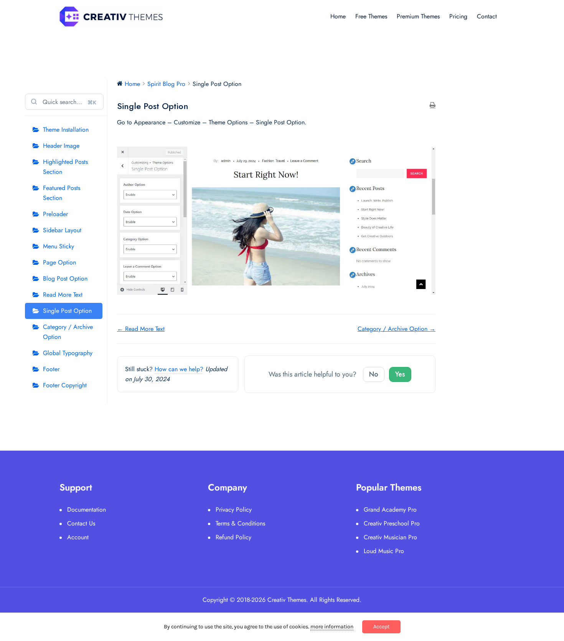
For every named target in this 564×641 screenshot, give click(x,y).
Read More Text (62, 294)
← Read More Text (141, 328)
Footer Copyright (65, 385)
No (373, 374)
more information (331, 626)
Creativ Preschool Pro (392, 523)
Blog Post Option (65, 278)
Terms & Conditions (240, 523)
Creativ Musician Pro (390, 537)
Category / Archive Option (68, 331)
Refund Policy (233, 537)
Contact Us (81, 523)
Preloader (55, 214)
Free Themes (371, 16)
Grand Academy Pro (390, 509)
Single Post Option (67, 310)
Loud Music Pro (384, 551)
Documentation (86, 509)
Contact (487, 16)
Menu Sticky (58, 246)
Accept (381, 626)
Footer (51, 369)
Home (338, 16)
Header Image (61, 145)
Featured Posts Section (61, 192)
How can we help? (179, 369)
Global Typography (67, 353)
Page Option (59, 262)
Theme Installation (66, 129)
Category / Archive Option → (396, 328)
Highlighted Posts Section (65, 166)
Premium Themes (418, 16)
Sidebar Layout (62, 230)
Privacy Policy (234, 509)
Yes (400, 374)
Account (78, 537)
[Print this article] (432, 106)
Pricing (458, 16)
